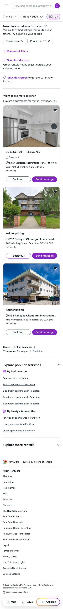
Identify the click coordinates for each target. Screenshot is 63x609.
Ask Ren (51, 601)
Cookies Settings (11, 573)
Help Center (9, 487)
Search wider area (18, 60)
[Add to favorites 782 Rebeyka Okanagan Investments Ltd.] (55, 191)
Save (30, 601)
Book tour (18, 179)
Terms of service (11, 550)
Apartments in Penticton (15, 378)
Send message (45, 179)
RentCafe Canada (12, 516)
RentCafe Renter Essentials (17, 527)
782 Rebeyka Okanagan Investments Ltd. (35, 239)
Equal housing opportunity (17, 592)
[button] (31, 126)
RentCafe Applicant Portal (16, 533)
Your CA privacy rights (14, 562)
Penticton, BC (38, 41)
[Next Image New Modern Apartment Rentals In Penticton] (54, 126)
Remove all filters (17, 51)
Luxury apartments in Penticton (19, 424)
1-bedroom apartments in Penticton (21, 390)
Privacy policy (9, 556)
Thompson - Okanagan (15, 351)
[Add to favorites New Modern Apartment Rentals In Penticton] (55, 110)
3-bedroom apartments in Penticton (21, 403)
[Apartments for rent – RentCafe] (11, 462)
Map (13, 601)
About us (7, 476)
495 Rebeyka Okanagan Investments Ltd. (35, 315)
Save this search (17, 77)
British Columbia (23, 347)
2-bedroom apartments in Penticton (21, 397)
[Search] (57, 5)
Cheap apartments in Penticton (19, 430)
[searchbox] (36, 6)
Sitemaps (7, 505)
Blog (5, 493)
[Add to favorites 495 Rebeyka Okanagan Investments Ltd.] (55, 268)
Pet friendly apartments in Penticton (21, 417)
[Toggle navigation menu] (6, 6)
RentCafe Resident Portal (16, 539)
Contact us (8, 482)
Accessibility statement (14, 568)
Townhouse (13, 41)
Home (6, 347)
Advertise (7, 499)
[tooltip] (12, 157)
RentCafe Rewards (13, 522)
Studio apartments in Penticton (19, 384)
